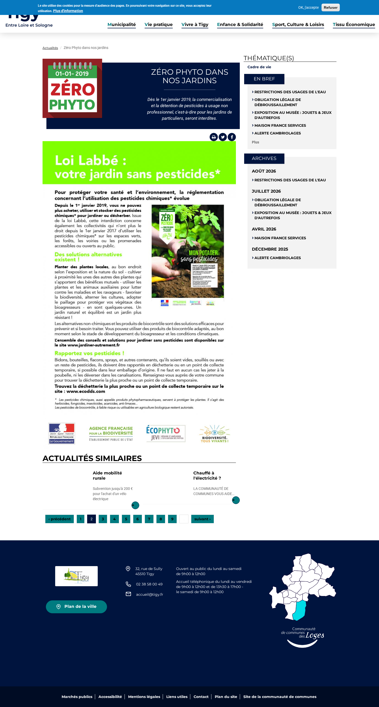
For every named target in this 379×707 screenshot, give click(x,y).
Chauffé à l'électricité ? (207, 476)
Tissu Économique (354, 24)
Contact (201, 696)
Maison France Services (280, 125)
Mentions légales (144, 696)
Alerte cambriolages (277, 133)
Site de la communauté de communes (279, 696)
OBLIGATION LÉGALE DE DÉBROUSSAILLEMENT (277, 102)
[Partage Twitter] (223, 137)
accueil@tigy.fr (149, 594)
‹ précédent (59, 519)
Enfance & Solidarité (240, 24)
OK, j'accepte (308, 7)
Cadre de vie (259, 67)
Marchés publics (77, 696)
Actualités (50, 48)
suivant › (202, 519)
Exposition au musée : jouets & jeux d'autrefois (293, 115)
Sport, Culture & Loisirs (298, 24)
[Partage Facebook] (232, 137)
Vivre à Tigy (195, 24)
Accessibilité (110, 696)
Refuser (330, 7)
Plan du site (226, 696)
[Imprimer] (214, 137)
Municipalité (122, 24)
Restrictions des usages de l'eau (290, 92)
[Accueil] (26, 16)
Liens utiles (176, 696)
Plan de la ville (80, 606)
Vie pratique (159, 24)
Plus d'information (68, 11)
